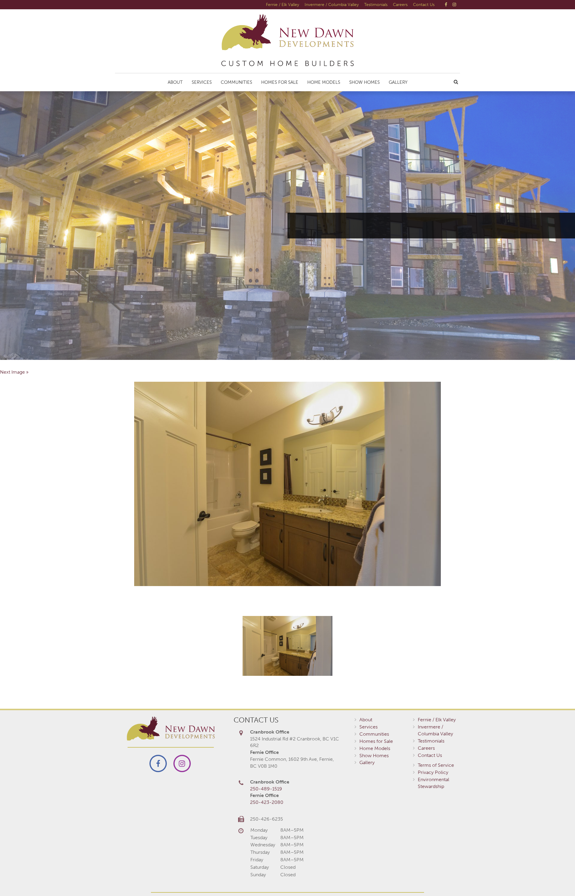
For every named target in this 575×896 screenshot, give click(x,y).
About (175, 82)
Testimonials (376, 4)
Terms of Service (436, 765)
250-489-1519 (266, 789)
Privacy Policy (433, 772)
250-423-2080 (266, 802)
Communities (236, 82)
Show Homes (364, 82)
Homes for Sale (279, 82)
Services (202, 82)
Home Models (323, 82)
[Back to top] (558, 879)
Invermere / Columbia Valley (332, 4)
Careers (400, 4)
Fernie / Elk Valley (282, 4)
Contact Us (424, 4)
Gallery (398, 82)
